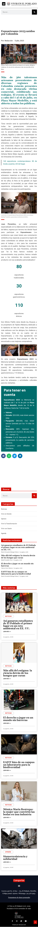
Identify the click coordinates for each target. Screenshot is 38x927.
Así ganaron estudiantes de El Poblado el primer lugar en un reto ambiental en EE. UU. (18, 547)
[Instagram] (16, 921)
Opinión (8, 852)
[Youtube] (25, 921)
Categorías (19, 880)
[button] (3, 3)
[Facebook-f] (12, 921)
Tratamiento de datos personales (19, 898)
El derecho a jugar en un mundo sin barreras (17, 564)
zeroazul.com (22, 924)
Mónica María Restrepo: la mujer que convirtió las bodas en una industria (19, 812)
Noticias (8, 616)
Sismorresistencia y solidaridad (15, 858)
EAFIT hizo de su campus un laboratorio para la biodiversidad (16, 573)
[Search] (34, 12)
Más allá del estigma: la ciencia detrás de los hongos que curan (18, 556)
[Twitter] (21, 921)
